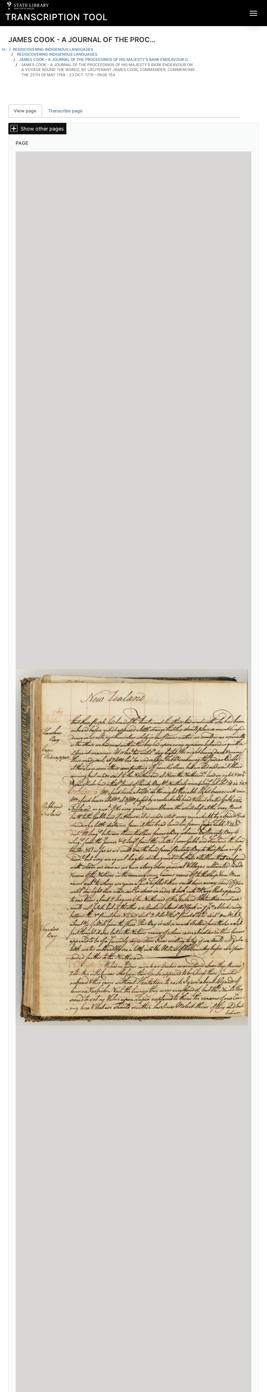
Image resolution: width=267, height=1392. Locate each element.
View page (28, 110)
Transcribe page (65, 110)
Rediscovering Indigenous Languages (53, 49)
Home (4, 49)
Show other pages (42, 129)
